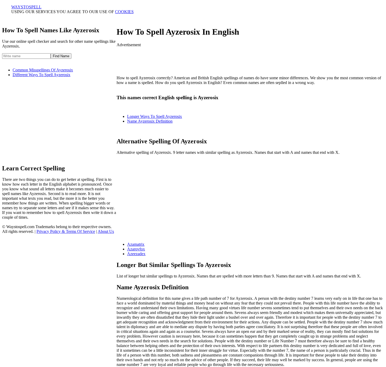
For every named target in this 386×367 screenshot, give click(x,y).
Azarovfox (136, 249)
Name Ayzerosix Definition (150, 121)
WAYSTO (26, 7)
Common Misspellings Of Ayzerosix (43, 70)
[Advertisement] (250, 59)
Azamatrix (135, 244)
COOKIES (124, 11)
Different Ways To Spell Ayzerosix (41, 74)
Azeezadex (136, 253)
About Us (106, 231)
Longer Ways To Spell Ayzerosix (154, 116)
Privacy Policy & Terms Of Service (65, 231)
